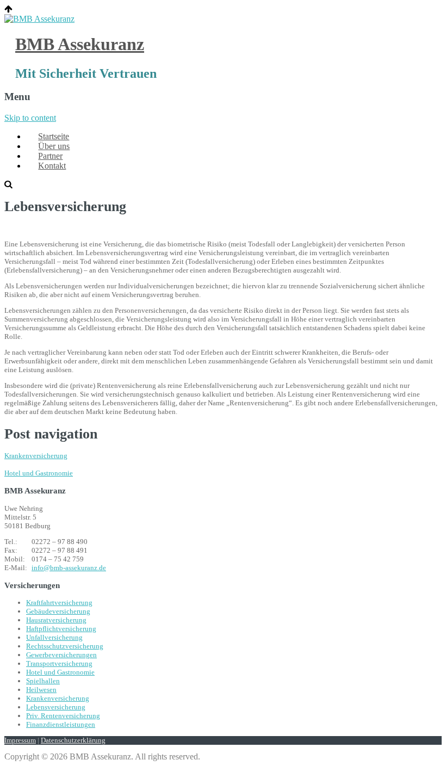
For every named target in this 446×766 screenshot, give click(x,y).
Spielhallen (43, 681)
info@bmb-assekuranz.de (69, 568)
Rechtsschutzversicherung (64, 646)
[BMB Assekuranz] (39, 18)
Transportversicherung (59, 663)
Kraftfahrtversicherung (59, 602)
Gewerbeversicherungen (61, 655)
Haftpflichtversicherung (61, 629)
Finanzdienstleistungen (60, 724)
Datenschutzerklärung (73, 740)
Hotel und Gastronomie (38, 473)
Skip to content (30, 117)
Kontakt (52, 165)
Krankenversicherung (35, 456)
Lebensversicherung (55, 707)
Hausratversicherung (56, 620)
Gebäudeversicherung (58, 611)
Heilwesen (41, 689)
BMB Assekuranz (79, 44)
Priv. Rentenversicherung (63, 716)
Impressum (20, 740)
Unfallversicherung (54, 637)
